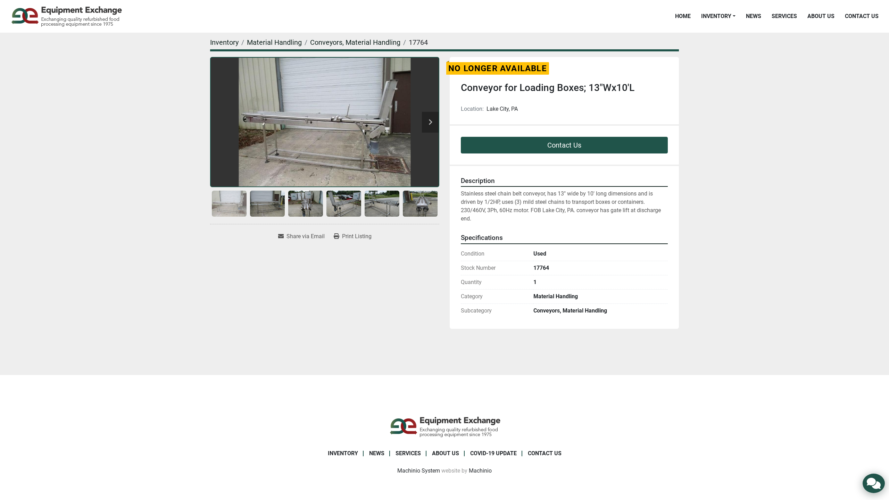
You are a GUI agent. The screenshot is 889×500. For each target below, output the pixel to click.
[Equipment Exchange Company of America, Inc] (444, 426)
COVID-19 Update (493, 453)
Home (683, 16)
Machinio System (418, 470)
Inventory (716, 16)
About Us (820, 16)
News (753, 16)
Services (784, 16)
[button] (718, 16)
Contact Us (862, 16)
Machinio (480, 470)
